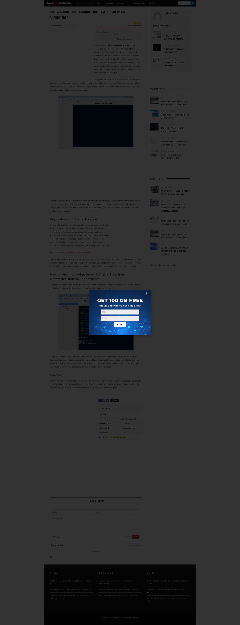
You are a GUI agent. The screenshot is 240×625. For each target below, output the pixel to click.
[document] (120, 312)
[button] (148, 293)
